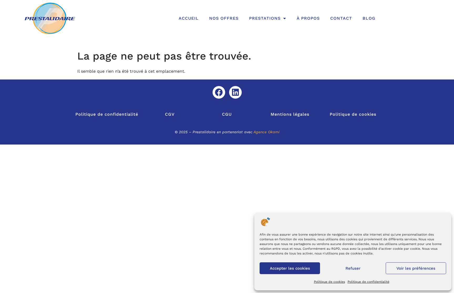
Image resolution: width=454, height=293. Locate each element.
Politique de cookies (329, 282)
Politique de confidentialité (368, 282)
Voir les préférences (415, 268)
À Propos (308, 18)
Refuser (352, 268)
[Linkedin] (235, 92)
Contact (341, 18)
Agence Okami (267, 132)
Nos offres (224, 18)
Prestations (265, 18)
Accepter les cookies (290, 268)
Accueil (189, 18)
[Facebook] (219, 92)
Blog (369, 18)
